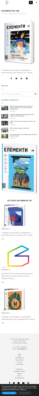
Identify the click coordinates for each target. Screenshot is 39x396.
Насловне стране (14, 13)
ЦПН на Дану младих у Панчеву (19, 128)
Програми (19, 364)
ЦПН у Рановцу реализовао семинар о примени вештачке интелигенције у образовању (21, 107)
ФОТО (19, 376)
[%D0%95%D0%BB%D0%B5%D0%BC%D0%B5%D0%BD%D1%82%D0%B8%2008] (11, 78)
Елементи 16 (5, 229)
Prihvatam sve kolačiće (9, 393)
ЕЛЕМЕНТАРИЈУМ (19, 371)
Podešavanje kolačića (24, 393)
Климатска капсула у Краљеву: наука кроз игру (23, 121)
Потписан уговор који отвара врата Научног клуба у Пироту (23, 135)
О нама (19, 362)
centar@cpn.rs (22, 349)
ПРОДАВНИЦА (19, 378)
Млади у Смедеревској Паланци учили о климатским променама (22, 115)
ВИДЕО (19, 373)
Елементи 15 (5, 313)
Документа (19, 358)
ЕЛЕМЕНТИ (19, 369)
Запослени (19, 360)
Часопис (23, 13)
